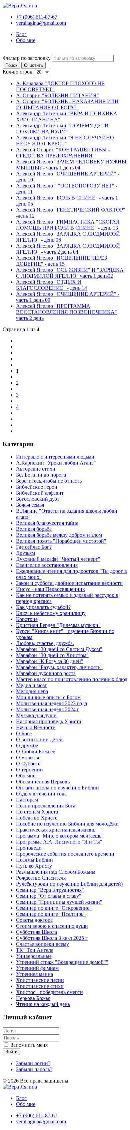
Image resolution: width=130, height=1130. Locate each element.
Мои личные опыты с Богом (48, 697)
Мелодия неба (32, 691)
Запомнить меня (29, 1045)
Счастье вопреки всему (42, 944)
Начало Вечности (36, 727)
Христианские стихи (40, 986)
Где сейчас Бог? (34, 547)
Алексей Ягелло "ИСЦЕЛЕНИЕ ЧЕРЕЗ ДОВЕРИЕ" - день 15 (61, 261)
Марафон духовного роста (46, 673)
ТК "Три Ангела (34, 950)
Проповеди (29, 848)
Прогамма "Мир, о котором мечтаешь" (60, 836)
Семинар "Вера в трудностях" (50, 890)
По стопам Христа (37, 811)
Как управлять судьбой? (43, 607)
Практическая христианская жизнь (55, 830)
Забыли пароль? (34, 1069)
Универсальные (34, 956)
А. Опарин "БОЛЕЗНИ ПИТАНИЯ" (57, 95)
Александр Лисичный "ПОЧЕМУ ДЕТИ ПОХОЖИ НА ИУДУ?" (62, 128)
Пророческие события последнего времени (65, 854)
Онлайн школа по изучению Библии (57, 787)
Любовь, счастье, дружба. (45, 643)
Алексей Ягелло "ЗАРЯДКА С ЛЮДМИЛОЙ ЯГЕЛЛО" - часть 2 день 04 (68, 249)
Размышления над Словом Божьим (55, 872)
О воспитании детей (39, 739)
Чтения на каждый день (43, 1004)
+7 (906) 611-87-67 (36, 17)
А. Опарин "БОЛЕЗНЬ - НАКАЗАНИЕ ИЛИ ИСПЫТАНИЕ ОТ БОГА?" (67, 104)
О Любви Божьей (36, 751)
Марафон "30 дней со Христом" (52, 655)
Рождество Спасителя (41, 878)
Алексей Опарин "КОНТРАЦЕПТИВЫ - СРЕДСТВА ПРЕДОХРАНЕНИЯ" (63, 152)
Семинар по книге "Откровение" (54, 908)
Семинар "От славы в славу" (48, 896)
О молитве (28, 757)
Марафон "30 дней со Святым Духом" (59, 649)
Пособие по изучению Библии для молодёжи (67, 824)
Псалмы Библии (34, 860)
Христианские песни (40, 980)
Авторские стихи (35, 469)
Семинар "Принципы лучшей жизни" (59, 902)
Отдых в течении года (41, 793)
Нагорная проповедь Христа (48, 721)
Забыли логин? (33, 1063)
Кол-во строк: (19, 72)
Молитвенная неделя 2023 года (51, 703)
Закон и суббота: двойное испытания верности (69, 583)
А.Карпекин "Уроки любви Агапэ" (56, 463)
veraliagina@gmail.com (41, 23)
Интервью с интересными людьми (55, 457)
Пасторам (27, 799)
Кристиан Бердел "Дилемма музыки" (58, 625)
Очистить (33, 65)
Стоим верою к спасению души (52, 926)
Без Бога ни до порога (41, 475)
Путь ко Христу (34, 866)
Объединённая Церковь (43, 781)
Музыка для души (36, 715)
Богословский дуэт (37, 499)
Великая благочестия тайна (47, 523)
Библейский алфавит (40, 493)
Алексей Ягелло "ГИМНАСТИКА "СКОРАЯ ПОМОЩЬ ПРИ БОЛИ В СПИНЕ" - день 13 (68, 225)
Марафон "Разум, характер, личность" (59, 667)
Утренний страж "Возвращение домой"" (62, 962)
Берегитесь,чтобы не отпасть (49, 481)
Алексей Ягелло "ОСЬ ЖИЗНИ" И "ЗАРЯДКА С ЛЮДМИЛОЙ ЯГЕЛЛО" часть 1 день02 (70, 273)
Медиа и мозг (31, 685)
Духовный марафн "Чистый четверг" (58, 559)
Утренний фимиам (37, 968)
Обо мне (25, 40)
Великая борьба (34, 529)
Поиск (11, 65)
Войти (11, 1051)
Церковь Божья (33, 998)
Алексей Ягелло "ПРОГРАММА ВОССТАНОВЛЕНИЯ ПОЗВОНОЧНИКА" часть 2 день (66, 312)
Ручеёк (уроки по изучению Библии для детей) (69, 884)
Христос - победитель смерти (49, 992)
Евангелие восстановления (47, 565)
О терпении (29, 769)
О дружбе (27, 745)
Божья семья (30, 505)
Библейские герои (36, 487)
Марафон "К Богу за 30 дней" (49, 661)
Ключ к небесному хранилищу (51, 613)
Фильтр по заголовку (27, 58)
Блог (21, 34)
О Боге (24, 733)
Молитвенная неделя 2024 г (47, 709)
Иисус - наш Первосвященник (50, 589)
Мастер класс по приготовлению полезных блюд (71, 679)
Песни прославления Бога (45, 805)
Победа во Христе (36, 818)
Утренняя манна (34, 974)
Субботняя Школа (36, 932)
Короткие (27, 619)
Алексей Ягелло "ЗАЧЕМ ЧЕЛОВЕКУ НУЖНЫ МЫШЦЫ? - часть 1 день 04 (71, 164)
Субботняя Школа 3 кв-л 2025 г (52, 938)
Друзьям (25, 553)
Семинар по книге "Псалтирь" (51, 914)
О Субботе (28, 763)
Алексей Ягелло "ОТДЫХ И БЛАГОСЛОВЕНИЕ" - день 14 (51, 285)
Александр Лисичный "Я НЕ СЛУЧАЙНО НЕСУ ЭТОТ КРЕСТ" (65, 140)
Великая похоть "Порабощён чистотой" (61, 541)
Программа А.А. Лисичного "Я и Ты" (59, 842)
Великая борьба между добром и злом (59, 535)
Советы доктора (34, 920)
